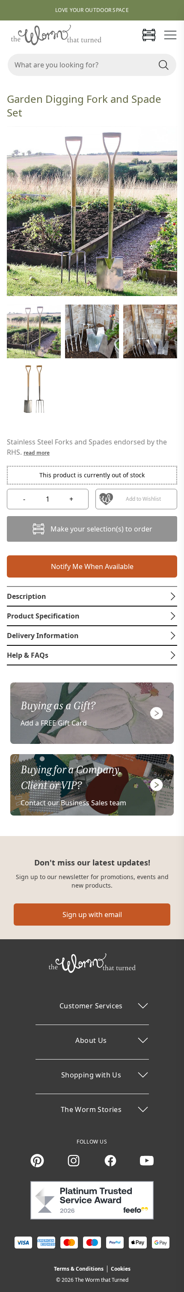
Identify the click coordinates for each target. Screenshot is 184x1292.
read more (37, 452)
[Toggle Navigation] (170, 35)
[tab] (92, 596)
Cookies (121, 1268)
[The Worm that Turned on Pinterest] (37, 1160)
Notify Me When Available (92, 566)
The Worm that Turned (101, 1279)
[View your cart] (149, 35)
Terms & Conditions (79, 1268)
